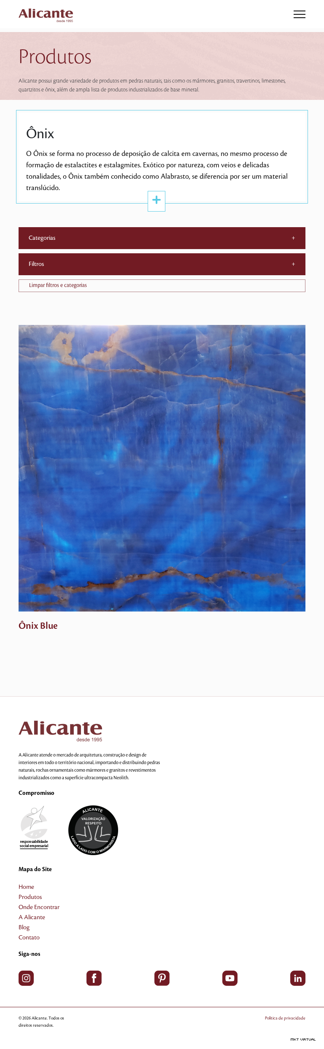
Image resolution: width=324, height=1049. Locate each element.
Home (26, 887)
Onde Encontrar (39, 907)
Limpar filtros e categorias (58, 285)
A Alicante (32, 917)
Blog (24, 927)
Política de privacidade (285, 1018)
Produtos (30, 897)
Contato (29, 937)
